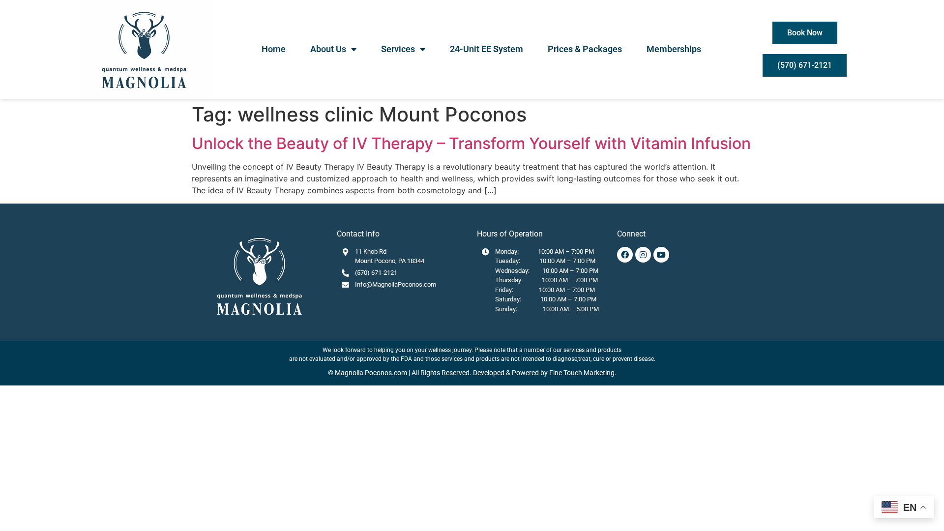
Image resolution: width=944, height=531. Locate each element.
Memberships (674, 49)
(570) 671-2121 (376, 272)
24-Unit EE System (486, 49)
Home (274, 49)
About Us (328, 49)
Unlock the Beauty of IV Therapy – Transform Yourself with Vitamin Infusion (471, 143)
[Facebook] (625, 255)
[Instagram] (643, 255)
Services (398, 49)
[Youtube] (661, 255)
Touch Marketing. (589, 373)
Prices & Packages (585, 49)
